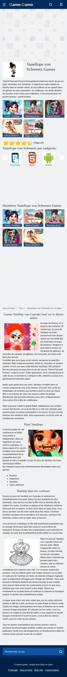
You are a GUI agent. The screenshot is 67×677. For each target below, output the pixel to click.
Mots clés (38, 670)
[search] (60, 651)
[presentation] (5, 157)
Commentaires (52, 670)
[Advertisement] (31, 35)
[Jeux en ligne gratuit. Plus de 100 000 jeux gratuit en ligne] (21, 4)
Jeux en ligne (26, 670)
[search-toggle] (50, 4)
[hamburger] (4, 4)
